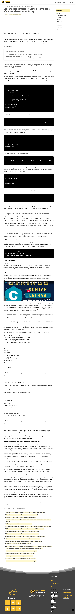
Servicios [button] (51, 2)
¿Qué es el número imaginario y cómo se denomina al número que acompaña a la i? (24, 548)
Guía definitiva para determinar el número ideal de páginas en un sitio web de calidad (25, 536)
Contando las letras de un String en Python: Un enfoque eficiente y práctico (24, 54)
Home (7, 6)
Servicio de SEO (66, 594)
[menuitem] (51, 2)
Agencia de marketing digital (15, 14)
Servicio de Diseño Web (67, 595)
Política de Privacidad (42, 596)
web (9, 6)
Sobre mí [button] (64, 2)
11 (42, 598)
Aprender (53, 599)
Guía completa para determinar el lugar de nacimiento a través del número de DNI (25, 528)
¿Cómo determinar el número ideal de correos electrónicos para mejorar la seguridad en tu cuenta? (28, 526)
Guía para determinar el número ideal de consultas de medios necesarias (22, 531)
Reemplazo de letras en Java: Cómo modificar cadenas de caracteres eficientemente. (25, 512)
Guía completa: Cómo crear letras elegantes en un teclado (19, 556)
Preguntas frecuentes (55, 583)
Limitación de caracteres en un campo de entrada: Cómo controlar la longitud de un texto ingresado (29, 546)
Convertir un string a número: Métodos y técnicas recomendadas (21, 517)
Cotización (71, 2)
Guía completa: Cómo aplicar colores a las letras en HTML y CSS (20, 553)
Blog (51, 584)
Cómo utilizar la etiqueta (21, 561)
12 (43, 598)
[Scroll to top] (73, 609)
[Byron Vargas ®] (6, 2)
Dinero (52, 601)
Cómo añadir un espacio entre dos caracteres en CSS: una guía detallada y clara (24, 541)
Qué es (52, 609)
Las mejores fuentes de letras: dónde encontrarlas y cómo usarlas (21, 558)
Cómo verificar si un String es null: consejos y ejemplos (18, 543)
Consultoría (65, 597)
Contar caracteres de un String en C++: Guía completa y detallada (26, 57)
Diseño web (53, 602)
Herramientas (53, 581)
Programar (53, 607)
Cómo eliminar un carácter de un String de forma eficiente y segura (21, 551)
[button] (7, 602)
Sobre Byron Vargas (67, 592)
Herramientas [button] (58, 2)
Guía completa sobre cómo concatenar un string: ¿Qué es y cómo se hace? (23, 538)
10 (41, 598)
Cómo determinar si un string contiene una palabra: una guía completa (22, 514)
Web (51, 586)
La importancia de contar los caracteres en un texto (19, 56)
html (52, 604)
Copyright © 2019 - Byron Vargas (38, 595)
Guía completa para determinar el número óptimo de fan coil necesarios (22, 533)
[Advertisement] (29, 24)
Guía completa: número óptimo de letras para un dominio (19, 523)
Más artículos (54, 606)
